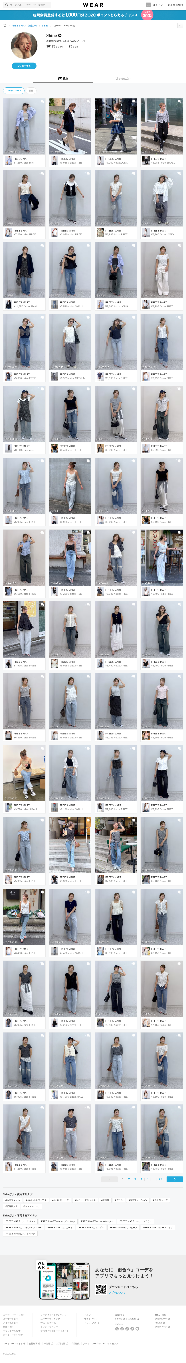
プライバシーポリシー (94, 1344)
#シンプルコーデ (31, 1206)
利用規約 (75, 1344)
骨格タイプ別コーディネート (55, 1331)
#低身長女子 (11, 1206)
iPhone (118, 1318)
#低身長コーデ (160, 1200)
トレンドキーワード (50, 1326)
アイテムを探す (10, 1322)
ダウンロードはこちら (123, 1287)
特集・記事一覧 (48, 1322)
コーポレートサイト (13, 1343)
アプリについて (117, 1292)
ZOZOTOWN (161, 1318)
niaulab (158, 1322)
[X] (117, 1329)
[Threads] (127, 1329)
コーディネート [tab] (13, 90)
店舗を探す (8, 1326)
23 (160, 1179)
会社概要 (33, 1343)
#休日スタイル (12, 1200)
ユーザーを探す (10, 1318)
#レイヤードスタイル (85, 1200)
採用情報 (60, 1343)
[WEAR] (93, 5)
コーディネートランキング (54, 1315)
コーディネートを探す (14, 1315)
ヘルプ (87, 1315)
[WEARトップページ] (4, 25)
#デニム (119, 1200)
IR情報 (47, 1343)
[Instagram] (122, 1329)
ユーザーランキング (50, 1318)
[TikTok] (132, 1329)
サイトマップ (90, 1318)
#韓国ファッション (138, 1200)
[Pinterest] (137, 1329)
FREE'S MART (22, 159)
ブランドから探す (12, 1331)
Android (132, 1318)
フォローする (24, 66)
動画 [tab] (31, 90)
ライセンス (112, 1344)
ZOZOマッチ (161, 1326)
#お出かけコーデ (60, 1200)
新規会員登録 (175, 4)
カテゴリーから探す (13, 1335)
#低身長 (105, 1200)
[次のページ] (175, 1179)
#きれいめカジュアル (36, 1200)
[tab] (63, 79)
